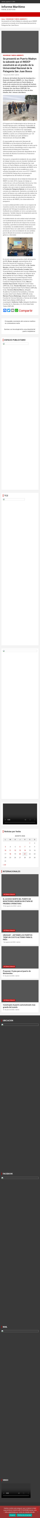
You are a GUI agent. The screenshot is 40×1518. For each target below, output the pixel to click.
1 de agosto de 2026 (9, 942)
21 (25, 854)
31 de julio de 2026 (8, 976)
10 (5, 850)
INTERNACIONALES (11, 871)
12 (15, 850)
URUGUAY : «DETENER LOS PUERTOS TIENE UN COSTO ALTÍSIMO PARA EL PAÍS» (18, 937)
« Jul (4, 865)
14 (25, 850)
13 (20, 850)
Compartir (26, 310)
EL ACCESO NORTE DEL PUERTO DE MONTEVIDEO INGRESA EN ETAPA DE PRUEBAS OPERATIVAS (18, 901)
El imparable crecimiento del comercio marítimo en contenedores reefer (20, 322)
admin (17, 75)
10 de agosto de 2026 (9, 906)
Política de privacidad (24, 1515)
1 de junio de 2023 (8, 75)
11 (10, 850)
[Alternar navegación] (3, 14)
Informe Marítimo (13, 6)
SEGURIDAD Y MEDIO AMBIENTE (13, 55)
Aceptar (12, 1515)
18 (10, 854)
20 (20, 854)
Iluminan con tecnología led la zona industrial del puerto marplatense (19, 330)
